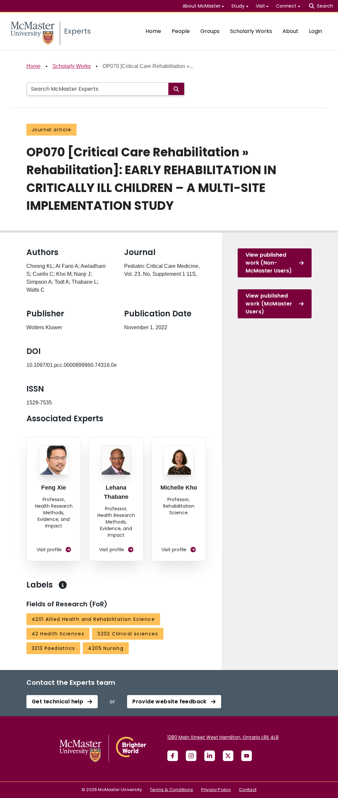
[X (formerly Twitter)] (228, 755)
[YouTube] (246, 755)
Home (153, 31)
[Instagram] (191, 755)
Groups (210, 31)
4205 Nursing (105, 648)
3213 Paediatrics (53, 648)
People (181, 31)
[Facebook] (172, 755)
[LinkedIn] (209, 755)
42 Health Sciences (58, 633)
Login (315, 31)
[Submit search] (176, 89)
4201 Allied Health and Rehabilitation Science (93, 619)
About (290, 31)
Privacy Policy (216, 789)
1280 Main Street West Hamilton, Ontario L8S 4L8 (223, 737)
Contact (247, 789)
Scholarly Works (251, 31)
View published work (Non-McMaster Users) (269, 262)
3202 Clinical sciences (127, 633)
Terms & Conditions (171, 789)
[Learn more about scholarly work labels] (63, 585)
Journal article (51, 129)
